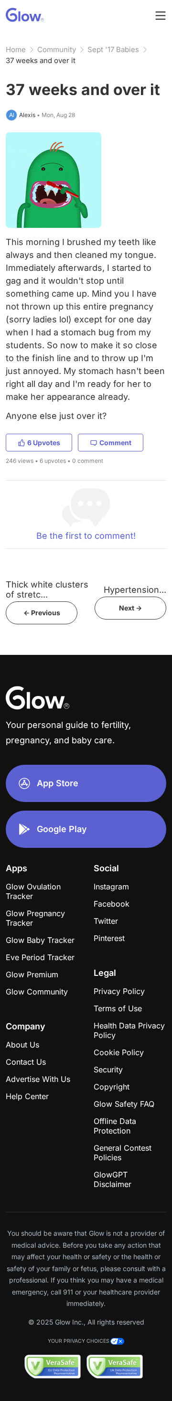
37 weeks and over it (40, 60)
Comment (115, 442)
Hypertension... (135, 590)
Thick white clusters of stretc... (47, 589)
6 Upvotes (43, 442)
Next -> (130, 608)
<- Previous (41, 613)
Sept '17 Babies (113, 49)
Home (16, 49)
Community (56, 49)
